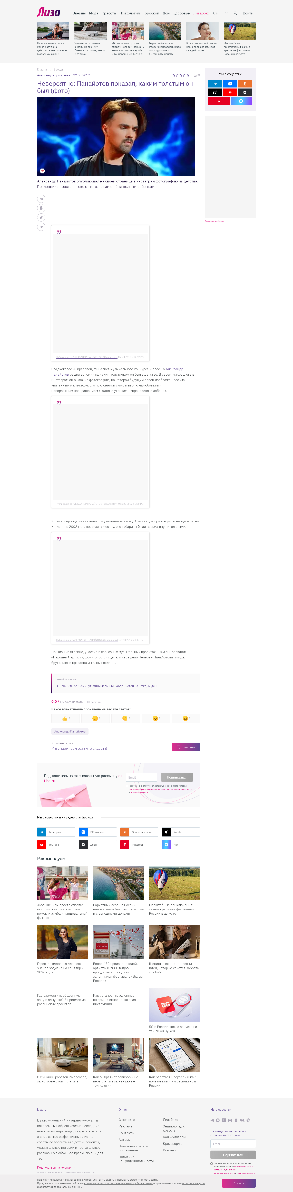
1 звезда (174, 75)
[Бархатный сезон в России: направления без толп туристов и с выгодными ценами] (165, 31)
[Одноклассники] (245, 83)
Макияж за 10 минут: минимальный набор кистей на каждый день (110, 686)
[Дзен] (245, 92)
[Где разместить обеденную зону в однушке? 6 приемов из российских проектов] (62, 989)
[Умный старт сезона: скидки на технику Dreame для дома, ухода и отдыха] (90, 31)
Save (42, 171)
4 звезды (184, 75)
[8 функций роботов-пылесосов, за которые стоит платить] (62, 1055)
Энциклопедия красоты (174, 1128)
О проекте (127, 1119)
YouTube (54, 844)
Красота (109, 13)
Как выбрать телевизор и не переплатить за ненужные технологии (115, 1081)
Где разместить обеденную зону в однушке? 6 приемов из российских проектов (61, 999)
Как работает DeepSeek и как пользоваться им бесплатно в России (172, 1081)
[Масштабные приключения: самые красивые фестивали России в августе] (240, 31)
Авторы (125, 1139)
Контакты (126, 1133)
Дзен (93, 844)
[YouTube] (230, 92)
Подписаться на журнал (54, 1167)
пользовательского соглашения (144, 789)
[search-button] (235, 13)
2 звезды (177, 75)
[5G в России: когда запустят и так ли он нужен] (174, 1005)
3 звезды (181, 75)
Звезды (79, 13)
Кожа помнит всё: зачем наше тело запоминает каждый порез (201, 46)
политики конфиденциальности (176, 789)
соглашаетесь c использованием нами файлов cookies (118, 1183)
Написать (188, 747)
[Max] (241, 101)
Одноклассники (142, 832)
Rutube (177, 832)
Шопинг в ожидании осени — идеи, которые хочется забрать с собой (174, 967)
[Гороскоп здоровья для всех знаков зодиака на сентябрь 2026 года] (62, 942)
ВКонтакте (97, 832)
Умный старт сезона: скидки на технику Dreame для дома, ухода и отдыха (89, 48)
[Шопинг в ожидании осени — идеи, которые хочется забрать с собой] (174, 942)
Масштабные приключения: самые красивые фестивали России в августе (237, 48)
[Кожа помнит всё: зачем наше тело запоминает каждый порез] (202, 31)
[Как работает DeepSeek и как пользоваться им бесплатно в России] (174, 1055)
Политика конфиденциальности (136, 1158)
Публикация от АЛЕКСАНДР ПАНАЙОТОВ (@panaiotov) (87, 357)
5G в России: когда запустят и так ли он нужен (173, 1028)
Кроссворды (172, 1143)
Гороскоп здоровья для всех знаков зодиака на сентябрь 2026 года (60, 967)
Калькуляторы (174, 1137)
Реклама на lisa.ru (214, 221)
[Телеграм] (215, 83)
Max (175, 844)
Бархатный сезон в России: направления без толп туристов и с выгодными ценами (165, 48)
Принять (239, 1183)
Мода (93, 13)
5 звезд (188, 75)
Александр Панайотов (70, 731)
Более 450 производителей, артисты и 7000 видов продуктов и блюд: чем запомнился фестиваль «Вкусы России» (118, 972)
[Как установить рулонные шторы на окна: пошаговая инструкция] (118, 989)
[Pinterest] (219, 101)
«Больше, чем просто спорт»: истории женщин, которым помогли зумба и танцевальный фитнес (128, 48)
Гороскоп (151, 13)
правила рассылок (139, 792)
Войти (248, 13)
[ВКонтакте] (230, 83)
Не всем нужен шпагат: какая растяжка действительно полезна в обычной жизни (52, 48)
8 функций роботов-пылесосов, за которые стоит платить (62, 1079)
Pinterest (137, 844)
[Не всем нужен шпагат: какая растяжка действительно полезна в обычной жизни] (53, 31)
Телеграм (55, 832)
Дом (166, 13)
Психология (129, 13)
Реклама (125, 1126)
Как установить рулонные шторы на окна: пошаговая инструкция (114, 999)
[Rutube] (215, 92)
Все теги (170, 1150)
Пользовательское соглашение (133, 1148)
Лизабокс (201, 13)
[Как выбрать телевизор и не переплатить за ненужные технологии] (118, 1055)
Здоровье (181, 13)
